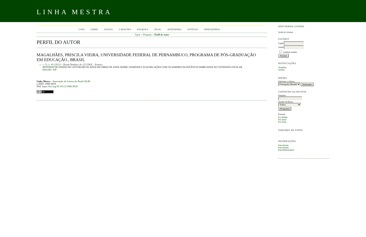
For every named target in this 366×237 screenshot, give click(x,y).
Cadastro (125, 29)
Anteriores (174, 29)
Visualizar (282, 67)
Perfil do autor (161, 34)
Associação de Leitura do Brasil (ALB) (71, 81)
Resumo (47, 70)
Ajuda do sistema (285, 32)
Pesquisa (142, 29)
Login (280, 43)
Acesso (108, 29)
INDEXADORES (212, 29)
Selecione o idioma (286, 81)
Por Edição (282, 117)
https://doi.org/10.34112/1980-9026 (60, 86)
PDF (55, 70)
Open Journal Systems (291, 26)
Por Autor (282, 119)
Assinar (281, 70)
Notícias (192, 29)
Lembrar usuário (290, 52)
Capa (82, 29)
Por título (282, 122)
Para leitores (283, 145)
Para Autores (283, 147)
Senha (280, 47)
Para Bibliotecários (286, 150)
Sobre (94, 29)
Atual (157, 29)
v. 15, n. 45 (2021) (52, 64)
